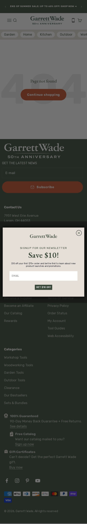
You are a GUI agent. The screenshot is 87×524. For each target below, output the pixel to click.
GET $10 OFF (43, 287)
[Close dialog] (79, 233)
